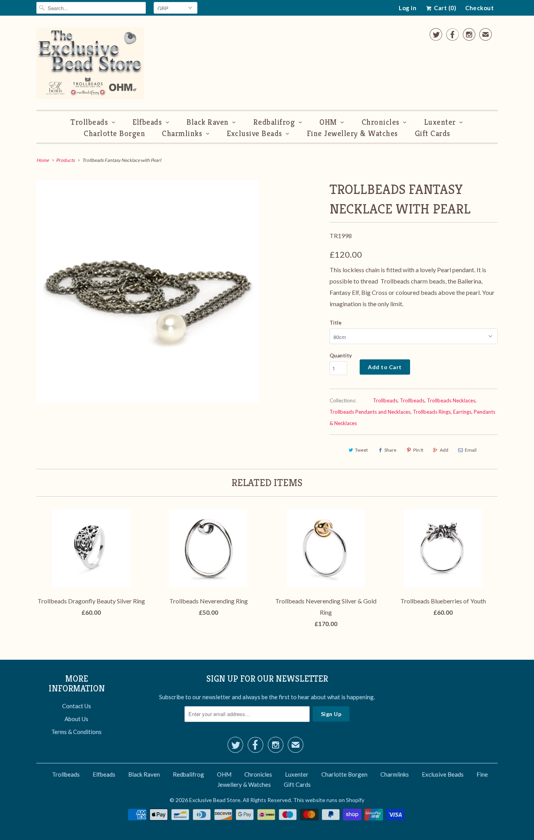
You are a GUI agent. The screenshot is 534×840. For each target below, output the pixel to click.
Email (471, 450)
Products (65, 160)
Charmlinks (182, 133)
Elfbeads (147, 122)
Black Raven (207, 122)
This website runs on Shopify (328, 800)
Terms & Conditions (76, 731)
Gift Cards (432, 133)
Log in (407, 7)
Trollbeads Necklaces (451, 400)
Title (336, 322)
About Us (76, 718)
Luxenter (440, 122)
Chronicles (381, 122)
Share (390, 450)
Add (444, 450)
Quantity (341, 355)
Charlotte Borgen (114, 133)
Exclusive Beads (254, 133)
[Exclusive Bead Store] (90, 64)
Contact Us (76, 705)
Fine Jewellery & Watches (352, 133)
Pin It (418, 450)
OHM (328, 122)
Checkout (479, 7)
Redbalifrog (274, 122)
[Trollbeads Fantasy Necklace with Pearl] (147, 291)
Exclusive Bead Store (214, 800)
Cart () (444, 7)
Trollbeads (89, 122)
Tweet (361, 450)
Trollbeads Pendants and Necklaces (370, 412)
